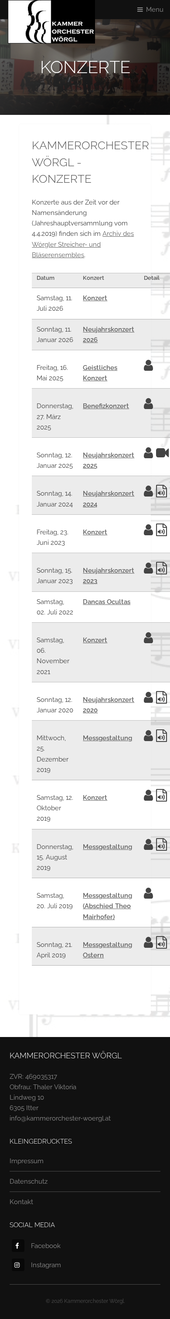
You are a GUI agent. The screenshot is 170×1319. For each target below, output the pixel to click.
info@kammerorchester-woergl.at (60, 1118)
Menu (154, 9)
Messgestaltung (107, 738)
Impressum (27, 1161)
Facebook (46, 1245)
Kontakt (21, 1201)
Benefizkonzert (106, 405)
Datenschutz (29, 1181)
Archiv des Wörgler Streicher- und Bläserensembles (83, 244)
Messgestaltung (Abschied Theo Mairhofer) (107, 906)
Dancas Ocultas (106, 601)
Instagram (46, 1265)
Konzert (95, 298)
